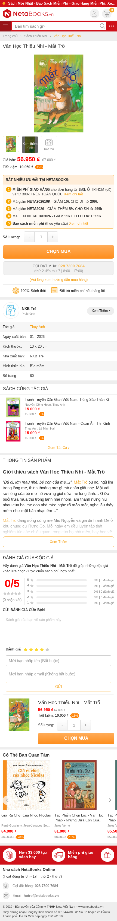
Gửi (58, 687)
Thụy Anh (37, 327)
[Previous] (7, 800)
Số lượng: (11, 237)
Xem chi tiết (73, 194)
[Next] (109, 800)
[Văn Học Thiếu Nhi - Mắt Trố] (59, 131)
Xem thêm (100, 311)
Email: (36, 896)
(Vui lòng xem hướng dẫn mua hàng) (59, 280)
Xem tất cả (58, 448)
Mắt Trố (80, 482)
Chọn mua (59, 251)
